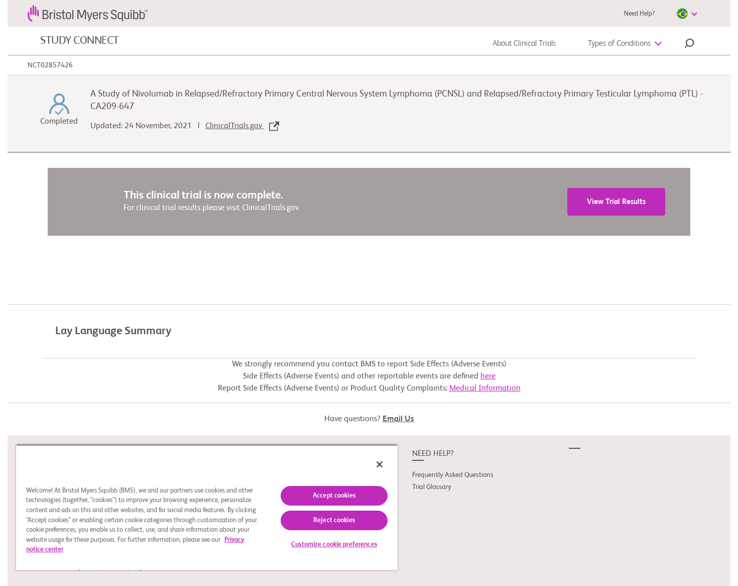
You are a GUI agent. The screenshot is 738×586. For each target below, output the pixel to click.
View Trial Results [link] (616, 202)
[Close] (379, 464)
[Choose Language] (687, 13)
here (488, 376)
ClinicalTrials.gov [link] (234, 126)
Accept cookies (334, 496)
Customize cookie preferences (334, 544)
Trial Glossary (431, 487)
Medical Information (485, 388)
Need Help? (639, 14)
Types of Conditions (619, 44)
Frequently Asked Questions (453, 474)
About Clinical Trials (524, 44)
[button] (689, 45)
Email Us (398, 419)
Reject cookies (334, 520)
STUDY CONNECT (79, 40)
